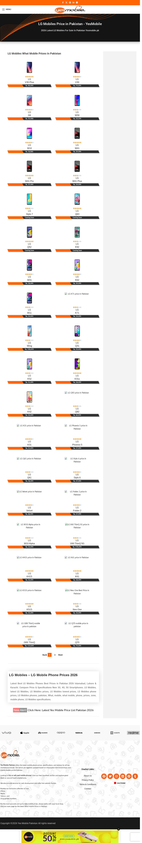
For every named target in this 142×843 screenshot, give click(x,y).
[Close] (110, 391)
